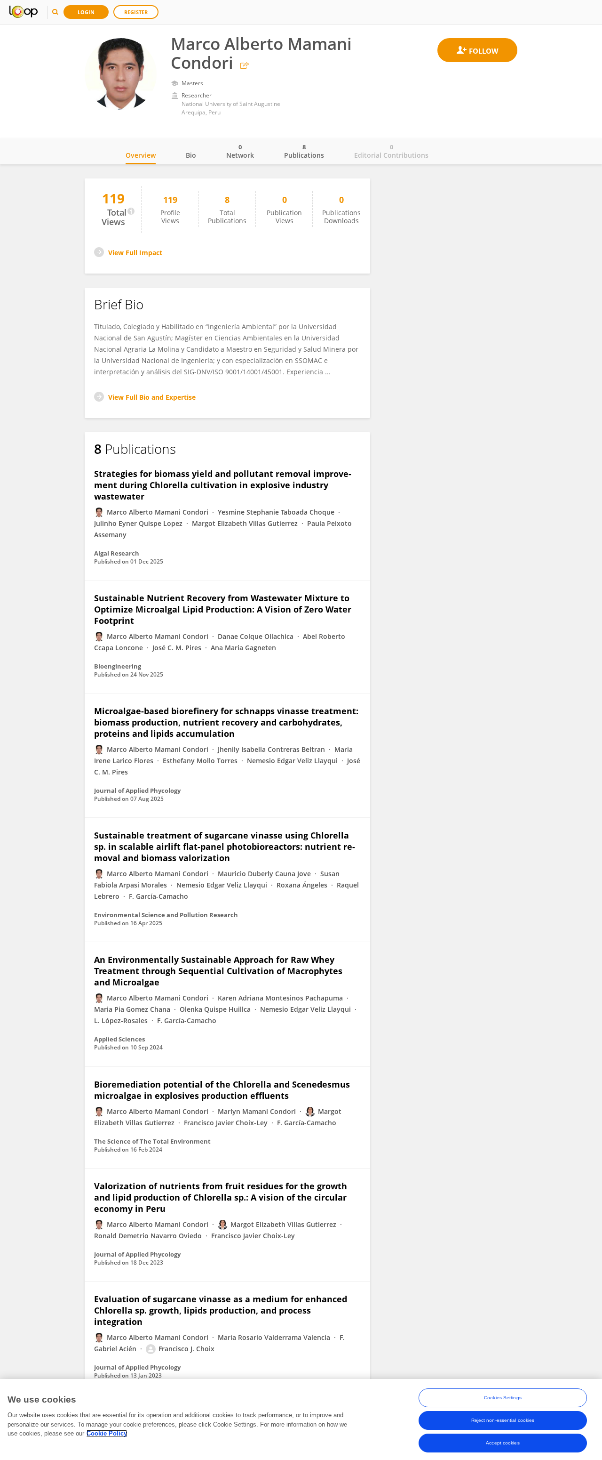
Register (136, 12)
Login (86, 12)
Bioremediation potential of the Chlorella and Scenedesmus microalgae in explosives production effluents (222, 1090)
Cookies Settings (503, 1397)
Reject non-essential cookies (503, 1420)
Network (240, 151)
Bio (191, 155)
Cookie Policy (107, 1433)
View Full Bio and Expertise (152, 397)
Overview (141, 155)
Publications (304, 151)
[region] (301, 1419)
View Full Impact (135, 252)
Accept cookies (502, 1442)
